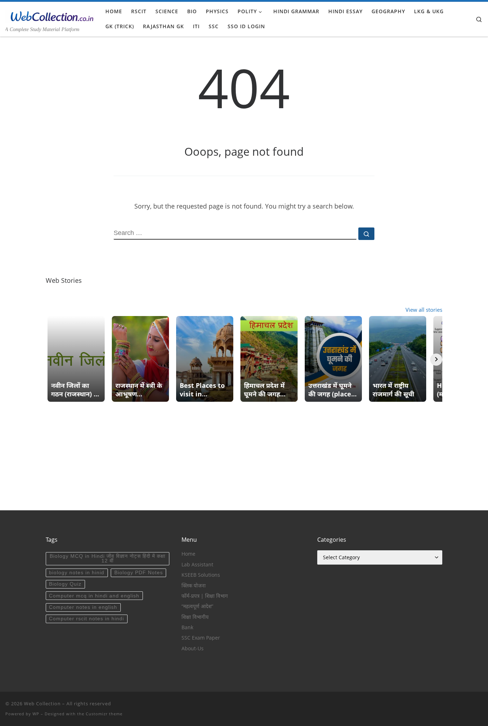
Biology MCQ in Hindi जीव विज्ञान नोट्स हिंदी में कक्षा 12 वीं (107, 559)
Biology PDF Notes (138, 572)
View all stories (423, 309)
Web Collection (42, 703)
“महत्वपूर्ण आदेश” (197, 606)
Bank (187, 627)
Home (188, 554)
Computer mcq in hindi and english (94, 596)
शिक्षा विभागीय (195, 617)
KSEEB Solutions (200, 575)
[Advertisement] (244, 460)
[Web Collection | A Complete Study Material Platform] (50, 15)
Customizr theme (104, 713)
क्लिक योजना (193, 585)
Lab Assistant (197, 564)
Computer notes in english (83, 607)
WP (36, 713)
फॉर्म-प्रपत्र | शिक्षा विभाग (204, 596)
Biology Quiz (65, 584)
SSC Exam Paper (200, 638)
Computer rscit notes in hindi (86, 618)
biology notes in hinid (76, 572)
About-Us (192, 648)
